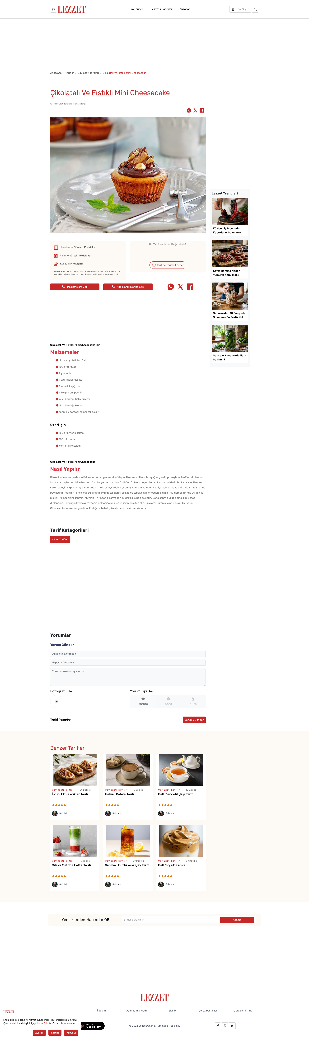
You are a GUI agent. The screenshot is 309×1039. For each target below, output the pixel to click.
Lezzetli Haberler (161, 9)
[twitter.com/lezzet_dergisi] (232, 1025)
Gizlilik (172, 1010)
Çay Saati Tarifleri (88, 72)
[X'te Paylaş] (195, 111)
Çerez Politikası (208, 1010)
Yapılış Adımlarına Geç (130, 286)
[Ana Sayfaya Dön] (154, 997)
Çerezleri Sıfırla (243, 1010)
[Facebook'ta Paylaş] (201, 111)
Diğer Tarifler (60, 539)
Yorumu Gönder (194, 719)
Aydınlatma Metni (136, 1010)
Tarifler (70, 72)
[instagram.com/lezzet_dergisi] (225, 1025)
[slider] (168, 252)
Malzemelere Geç (77, 286)
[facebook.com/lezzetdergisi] (218, 1025)
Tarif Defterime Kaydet (170, 265)
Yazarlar (185, 9)
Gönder (237, 919)
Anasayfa (56, 72)
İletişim (101, 1010)
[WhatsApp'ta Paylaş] (189, 111)
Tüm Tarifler (135, 9)
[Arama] (255, 9)
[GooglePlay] (91, 1025)
